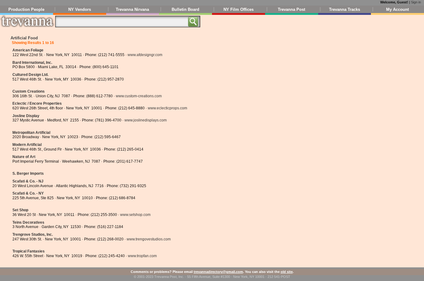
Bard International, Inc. (32, 62)
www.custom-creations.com (139, 96)
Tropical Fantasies (28, 251)
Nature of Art (23, 157)
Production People (26, 9)
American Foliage (27, 50)
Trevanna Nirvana (132, 9)
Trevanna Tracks (344, 9)
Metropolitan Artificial (31, 132)
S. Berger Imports (28, 173)
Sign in (416, 2)
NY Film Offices (238, 9)
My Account (397, 9)
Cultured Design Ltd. (30, 74)
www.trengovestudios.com (149, 239)
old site (287, 272)
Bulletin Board (185, 9)
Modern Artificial (27, 145)
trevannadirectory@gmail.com (218, 272)
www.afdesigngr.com (145, 55)
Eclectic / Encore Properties (37, 103)
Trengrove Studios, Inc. (32, 234)
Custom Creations (28, 91)
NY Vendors (79, 9)
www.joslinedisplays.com (145, 120)
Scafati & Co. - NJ (27, 181)
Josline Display (25, 116)
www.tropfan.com (142, 256)
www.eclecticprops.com (167, 108)
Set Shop (20, 210)
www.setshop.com (135, 215)
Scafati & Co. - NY (28, 193)
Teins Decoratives (28, 222)
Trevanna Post (291, 9)
